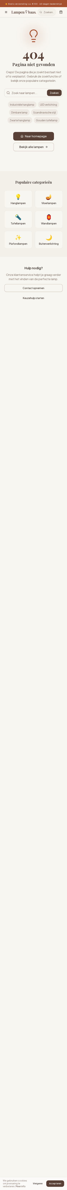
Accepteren (55, 1183)
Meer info (21, 1186)
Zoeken (54, 92)
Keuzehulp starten (33, 298)
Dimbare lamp (19, 112)
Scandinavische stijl (44, 112)
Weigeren (38, 1183)
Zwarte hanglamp (20, 120)
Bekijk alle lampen (31, 147)
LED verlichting (48, 104)
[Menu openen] (6, 12)
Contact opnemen (33, 288)
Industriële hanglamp (22, 104)
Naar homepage (36, 136)
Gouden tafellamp (47, 120)
